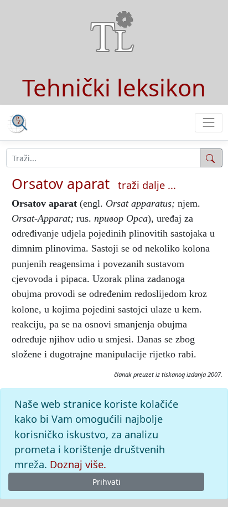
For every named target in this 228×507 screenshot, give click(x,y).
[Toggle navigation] (208, 122)
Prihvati (106, 482)
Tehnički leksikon (114, 87)
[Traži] (211, 157)
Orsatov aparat (61, 183)
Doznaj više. (78, 464)
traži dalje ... (147, 185)
